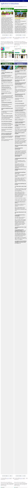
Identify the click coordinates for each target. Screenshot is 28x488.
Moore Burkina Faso (6, 0)
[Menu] (1, 1)
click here (8, 37)
